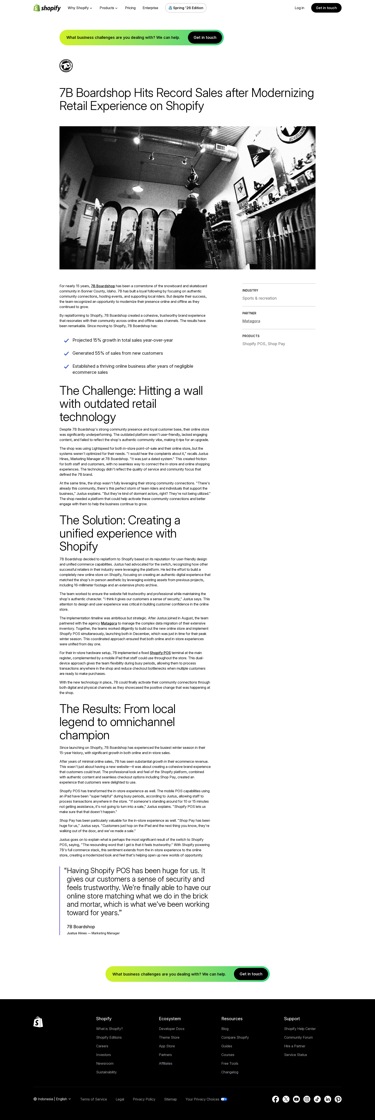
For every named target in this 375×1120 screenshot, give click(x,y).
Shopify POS (160, 653)
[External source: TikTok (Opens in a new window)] (317, 1099)
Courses (227, 1055)
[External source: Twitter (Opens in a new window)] (286, 1099)
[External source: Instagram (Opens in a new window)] (306, 1099)
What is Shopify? (109, 1029)
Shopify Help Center (300, 1029)
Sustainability (106, 1072)
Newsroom (104, 1063)
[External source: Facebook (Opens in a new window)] (275, 1099)
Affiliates (165, 1063)
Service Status (295, 1055)
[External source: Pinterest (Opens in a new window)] (338, 1099)
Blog (225, 1029)
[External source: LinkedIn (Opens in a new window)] (327, 1099)
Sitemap (170, 1099)
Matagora (109, 623)
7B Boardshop (103, 286)
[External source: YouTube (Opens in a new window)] (296, 1099)
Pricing (130, 8)
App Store (167, 1046)
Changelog (229, 1072)
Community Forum (298, 1037)
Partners (165, 1055)
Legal (120, 1099)
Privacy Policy (144, 1099)
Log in (299, 8)
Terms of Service (93, 1099)
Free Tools (229, 1063)
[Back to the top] (38, 1022)
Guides (226, 1046)
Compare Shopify (235, 1037)
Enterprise (150, 8)
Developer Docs (171, 1029)
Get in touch (326, 8)
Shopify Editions (109, 1037)
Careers (102, 1046)
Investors (103, 1055)
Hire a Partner (294, 1046)
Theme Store (169, 1037)
